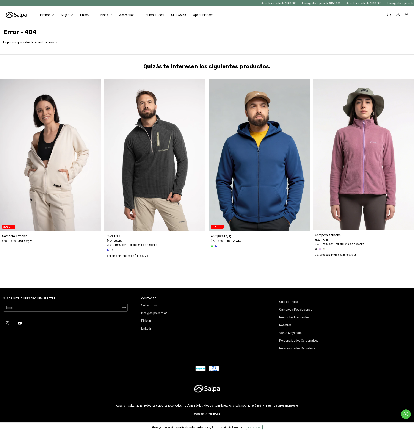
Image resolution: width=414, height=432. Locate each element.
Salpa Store (149, 305)
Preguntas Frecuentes (294, 317)
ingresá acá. (254, 405)
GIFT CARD (178, 15)
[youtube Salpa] (20, 323)
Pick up (146, 320)
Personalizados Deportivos (297, 348)
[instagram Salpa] (7, 323)
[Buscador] (389, 15)
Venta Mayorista (290, 333)
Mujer (65, 15)
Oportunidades (203, 15)
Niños (104, 15)
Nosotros (285, 325)
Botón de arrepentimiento (282, 405)
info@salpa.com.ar (154, 313)
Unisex (85, 15)
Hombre (44, 15)
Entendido (254, 427)
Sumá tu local (155, 15)
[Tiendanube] (207, 414)
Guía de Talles (288, 302)
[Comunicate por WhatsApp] (406, 414)
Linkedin (146, 328)
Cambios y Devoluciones (295, 309)
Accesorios (127, 15)
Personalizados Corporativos (298, 340)
